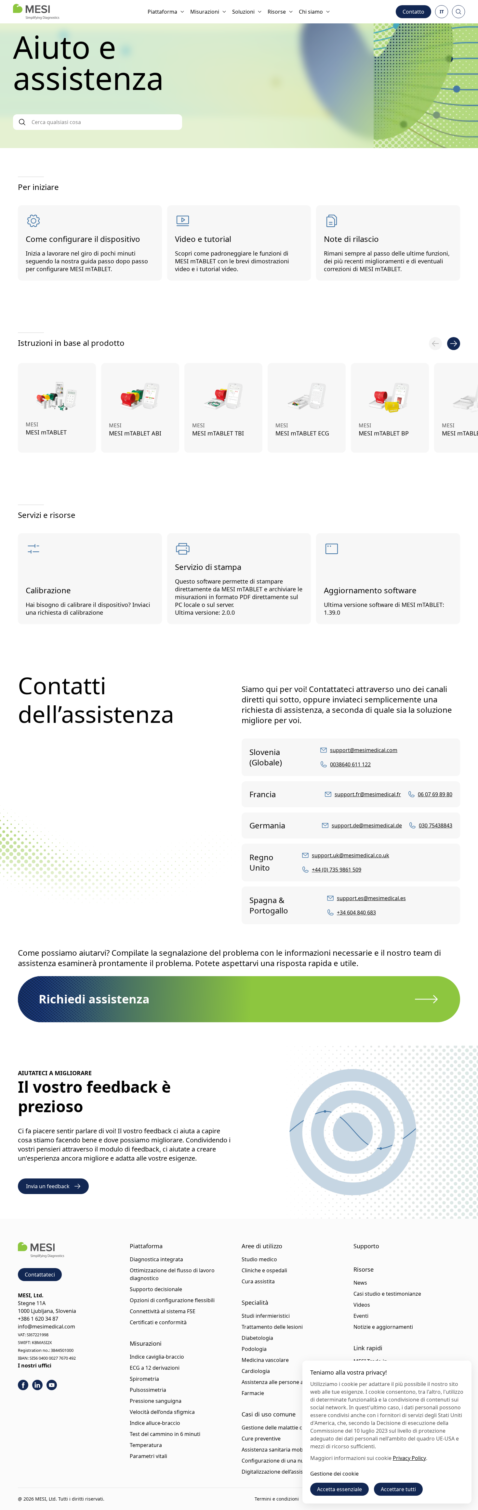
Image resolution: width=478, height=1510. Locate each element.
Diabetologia (257, 1337)
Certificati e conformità (158, 1322)
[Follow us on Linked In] (37, 1385)
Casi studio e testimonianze (387, 1293)
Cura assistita (258, 1281)
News (360, 1282)
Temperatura (146, 1445)
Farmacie (253, 1393)
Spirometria (144, 1378)
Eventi (360, 1315)
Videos (361, 1304)
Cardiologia (256, 1371)
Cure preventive (261, 1438)
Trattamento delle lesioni (272, 1326)
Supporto (366, 1246)
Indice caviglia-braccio (157, 1356)
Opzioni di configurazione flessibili (172, 1300)
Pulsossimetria (148, 1389)
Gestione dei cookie (334, 1473)
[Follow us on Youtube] (51, 1385)
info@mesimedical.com (46, 1326)
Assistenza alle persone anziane (281, 1382)
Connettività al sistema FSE (162, 1311)
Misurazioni (204, 11)
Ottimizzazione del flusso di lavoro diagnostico (172, 1274)
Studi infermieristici (266, 1315)
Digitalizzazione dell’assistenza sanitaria (290, 1471)
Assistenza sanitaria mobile (275, 1449)
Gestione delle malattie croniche (281, 1427)
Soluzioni (243, 11)
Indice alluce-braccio (155, 1423)
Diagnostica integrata (156, 1259)
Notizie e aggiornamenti (383, 1326)
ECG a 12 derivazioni (154, 1367)
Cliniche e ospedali (264, 1270)
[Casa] (36, 11)
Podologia (254, 1349)
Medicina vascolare (265, 1360)
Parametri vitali (148, 1456)
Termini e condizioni (277, 1499)
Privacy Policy (409, 1458)
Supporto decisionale (156, 1289)
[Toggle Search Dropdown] (458, 11)
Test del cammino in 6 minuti (165, 1434)
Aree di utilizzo (262, 1246)
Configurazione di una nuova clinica (285, 1460)
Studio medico (259, 1259)
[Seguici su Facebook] (23, 1385)
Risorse (277, 11)
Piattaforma (162, 11)
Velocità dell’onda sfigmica (162, 1412)
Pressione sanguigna (155, 1400)
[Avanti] (453, 343)
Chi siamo (311, 11)
